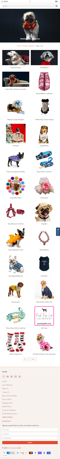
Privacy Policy (7, 399)
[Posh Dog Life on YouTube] (8, 376)
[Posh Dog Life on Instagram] (16, 376)
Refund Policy (7, 406)
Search (4, 381)
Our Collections (7, 385)
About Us (5, 389)
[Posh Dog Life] (30, 1)
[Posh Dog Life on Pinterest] (12, 376)
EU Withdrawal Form (9, 414)
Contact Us (6, 392)
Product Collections (28, 46)
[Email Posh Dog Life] (20, 376)
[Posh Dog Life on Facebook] (4, 376)
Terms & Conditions (9, 410)
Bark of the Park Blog (9, 396)
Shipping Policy (7, 403)
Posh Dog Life (12, 448)
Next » (34, 359)
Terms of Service (7, 417)
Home (19, 46)
